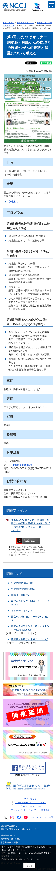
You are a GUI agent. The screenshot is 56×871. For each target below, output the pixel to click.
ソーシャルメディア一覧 (41, 817)
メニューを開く (51, 4)
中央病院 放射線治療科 (23, 589)
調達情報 (45, 810)
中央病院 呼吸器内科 (22, 583)
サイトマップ (30, 799)
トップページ (8, 23)
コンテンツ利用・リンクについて (30, 802)
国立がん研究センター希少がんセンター (30, 618)
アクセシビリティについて (23, 810)
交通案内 (13, 201)
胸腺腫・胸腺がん (20, 595)
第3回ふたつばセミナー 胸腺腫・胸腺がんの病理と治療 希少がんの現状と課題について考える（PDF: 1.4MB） (30, 525)
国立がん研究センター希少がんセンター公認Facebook (30, 628)
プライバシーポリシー (30, 806)
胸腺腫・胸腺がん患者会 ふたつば (29, 639)
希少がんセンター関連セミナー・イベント (30, 603)
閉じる (29, 866)
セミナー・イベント (25, 23)
